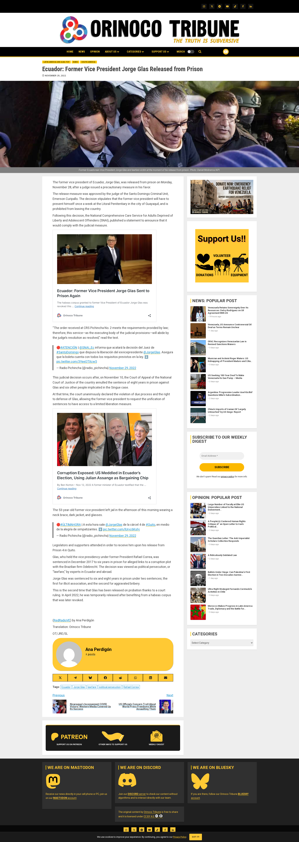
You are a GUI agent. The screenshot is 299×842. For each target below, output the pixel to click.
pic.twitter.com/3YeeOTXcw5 (76, 361)
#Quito (150, 524)
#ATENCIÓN (68, 347)
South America (88, 62)
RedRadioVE (62, 620)
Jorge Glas (79, 687)
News (82, 51)
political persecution (110, 687)
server (137, 794)
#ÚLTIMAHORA (70, 524)
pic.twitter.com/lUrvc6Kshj (121, 529)
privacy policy (227, 476)
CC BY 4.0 (149, 816)
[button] (200, 51)
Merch (181, 51)
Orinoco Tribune (152, 812)
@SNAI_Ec (86, 347)
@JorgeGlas (151, 352)
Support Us (159, 51)
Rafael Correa (131, 687)
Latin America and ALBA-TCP (56, 62)
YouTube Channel (220, 51)
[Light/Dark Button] (190, 51)
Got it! (195, 837)
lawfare (92, 687)
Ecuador (66, 687)
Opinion (95, 51)
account (64, 798)
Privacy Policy (179, 837)
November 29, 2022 (55, 75)
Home (70, 51)
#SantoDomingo (67, 352)
